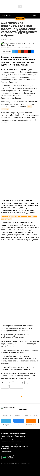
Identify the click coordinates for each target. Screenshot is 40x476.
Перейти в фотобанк (26, 47)
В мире (4, 383)
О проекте (4, 433)
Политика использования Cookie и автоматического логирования (13, 443)
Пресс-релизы (20, 436)
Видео (17, 415)
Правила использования (17, 433)
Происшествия (7, 415)
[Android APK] (7, 457)
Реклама (11, 436)
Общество (27, 415)
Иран (10, 383)
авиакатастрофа (19, 383)
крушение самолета (16, 387)
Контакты (4, 436)
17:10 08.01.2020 (6, 39)
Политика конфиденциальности (12, 439)
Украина (28, 383)
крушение (5, 387)
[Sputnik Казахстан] (6, 16)
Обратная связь (6, 451)
